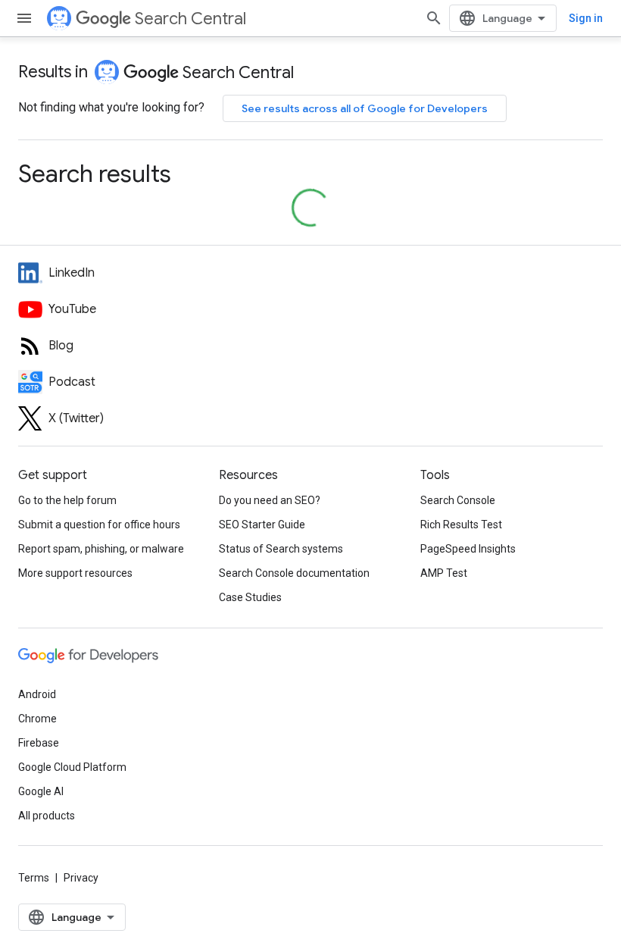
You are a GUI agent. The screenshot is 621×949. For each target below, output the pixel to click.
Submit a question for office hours (99, 524)
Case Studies (250, 597)
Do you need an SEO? (269, 500)
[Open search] (434, 18)
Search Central (190, 18)
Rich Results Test (461, 524)
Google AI (41, 791)
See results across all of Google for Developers (365, 108)
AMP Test (443, 573)
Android (37, 694)
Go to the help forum (67, 500)
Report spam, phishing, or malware (101, 549)
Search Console (457, 500)
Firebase (38, 743)
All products (46, 816)
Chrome (37, 719)
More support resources (75, 573)
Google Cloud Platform (72, 767)
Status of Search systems (281, 549)
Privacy (81, 878)
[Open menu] (24, 18)
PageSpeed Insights (468, 549)
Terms (33, 878)
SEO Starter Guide (262, 524)
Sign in (586, 18)
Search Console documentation (294, 573)
